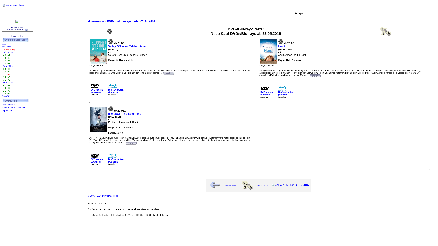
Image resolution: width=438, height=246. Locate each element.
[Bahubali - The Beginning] (131, 142)
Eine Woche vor (262, 185)
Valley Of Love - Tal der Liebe (127, 46)
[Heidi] (315, 75)
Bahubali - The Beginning (124, 113)
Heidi (281, 46)
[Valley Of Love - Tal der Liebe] (169, 73)
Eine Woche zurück (231, 185)
